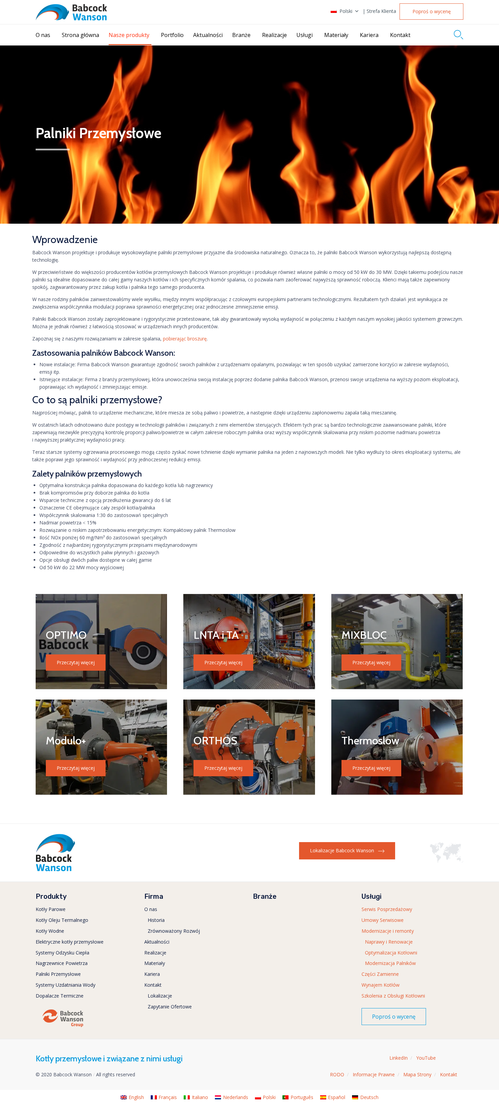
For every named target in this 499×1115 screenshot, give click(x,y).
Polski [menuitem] (269, 1097)
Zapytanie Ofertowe (170, 1006)
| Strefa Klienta (379, 11)
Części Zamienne (380, 974)
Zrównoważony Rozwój (174, 931)
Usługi (304, 35)
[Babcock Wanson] (71, 12)
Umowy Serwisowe (383, 920)
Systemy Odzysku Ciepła (62, 952)
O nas (43, 35)
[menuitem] (132, 1097)
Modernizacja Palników (390, 963)
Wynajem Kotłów (381, 985)
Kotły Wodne (50, 931)
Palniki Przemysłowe (58, 974)
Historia (156, 920)
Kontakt (400, 35)
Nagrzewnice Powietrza (62, 963)
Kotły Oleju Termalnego (62, 920)
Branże (241, 35)
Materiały (336, 35)
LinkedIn (398, 1058)
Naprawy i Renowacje (389, 942)
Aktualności (208, 35)
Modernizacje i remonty (388, 931)
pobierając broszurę (185, 338)
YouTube (426, 1058)
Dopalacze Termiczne (60, 995)
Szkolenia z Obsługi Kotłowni (393, 995)
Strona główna (80, 35)
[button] (431, 11)
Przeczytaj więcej (76, 662)
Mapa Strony (417, 1074)
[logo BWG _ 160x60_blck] (63, 1026)
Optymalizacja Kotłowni (391, 952)
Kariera (369, 35)
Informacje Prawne (374, 1074)
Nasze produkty (129, 35)
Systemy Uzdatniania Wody (65, 985)
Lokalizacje (160, 995)
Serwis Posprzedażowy (387, 909)
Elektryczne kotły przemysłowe (70, 942)
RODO (337, 1074)
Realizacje (274, 35)
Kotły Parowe (51, 909)
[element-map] (446, 861)
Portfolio (172, 35)
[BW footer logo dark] (55, 869)
